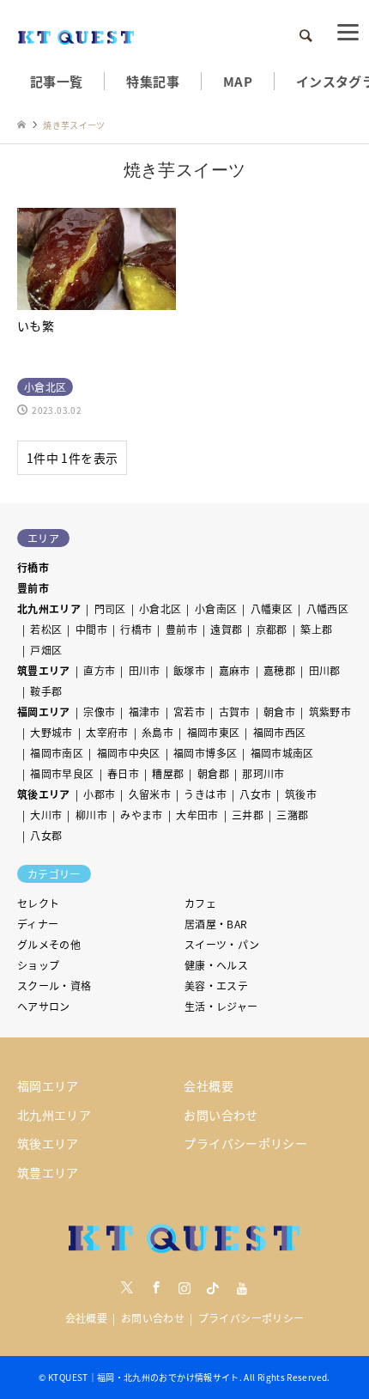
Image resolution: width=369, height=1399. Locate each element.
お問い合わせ (220, 1114)
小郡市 (99, 794)
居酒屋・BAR (216, 923)
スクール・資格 (54, 985)
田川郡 (325, 670)
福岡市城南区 (282, 752)
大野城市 (51, 732)
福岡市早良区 (62, 773)
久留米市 (150, 794)
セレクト (38, 903)
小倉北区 (160, 608)
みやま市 (141, 814)
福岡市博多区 (205, 752)
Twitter (127, 1287)
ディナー (37, 923)
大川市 (46, 814)
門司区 (110, 608)
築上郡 (316, 629)
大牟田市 (197, 814)
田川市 (144, 670)
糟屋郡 (168, 773)
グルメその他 (49, 944)
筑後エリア (43, 794)
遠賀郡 (226, 629)
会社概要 (208, 1085)
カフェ (200, 903)
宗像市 (99, 711)
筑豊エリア (43, 670)
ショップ (38, 965)
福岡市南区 (56, 752)
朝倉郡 (213, 773)
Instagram (184, 1287)
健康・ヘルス (216, 965)
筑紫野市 (330, 711)
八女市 (255, 794)
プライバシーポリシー (245, 1143)
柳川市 (91, 814)
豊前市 (33, 588)
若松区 (46, 629)
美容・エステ (216, 985)
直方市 (99, 670)
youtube (242, 1287)
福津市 (144, 711)
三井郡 (247, 814)
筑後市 (301, 794)
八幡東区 (272, 608)
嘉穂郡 (279, 670)
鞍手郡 (46, 691)
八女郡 (46, 835)
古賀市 (235, 711)
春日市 (123, 773)
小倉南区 (216, 608)
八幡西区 (327, 608)
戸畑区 (46, 649)
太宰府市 (107, 732)
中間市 (91, 629)
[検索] (304, 36)
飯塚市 (189, 670)
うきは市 (205, 794)
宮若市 (189, 711)
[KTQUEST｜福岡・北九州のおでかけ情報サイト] (76, 35)
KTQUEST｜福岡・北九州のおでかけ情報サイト (143, 1377)
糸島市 (157, 732)
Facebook (156, 1287)
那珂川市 (263, 773)
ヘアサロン (43, 1006)
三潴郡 (292, 814)
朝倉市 (279, 711)
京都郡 (271, 629)
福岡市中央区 (128, 752)
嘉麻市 (235, 670)
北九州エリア (49, 608)
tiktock (213, 1287)
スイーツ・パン (222, 944)
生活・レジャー (221, 1006)
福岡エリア (43, 711)
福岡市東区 (213, 732)
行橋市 (33, 567)
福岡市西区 (279, 732)
